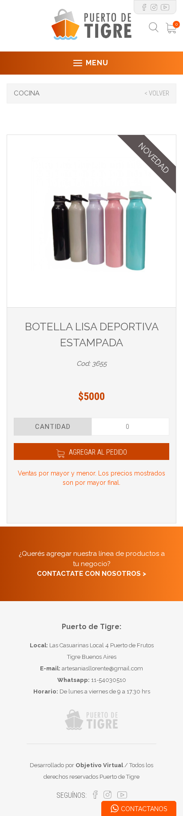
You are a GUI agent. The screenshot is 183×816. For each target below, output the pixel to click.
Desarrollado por (76, 765)
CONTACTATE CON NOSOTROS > (91, 574)
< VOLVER (156, 93)
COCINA (27, 93)
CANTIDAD (53, 427)
